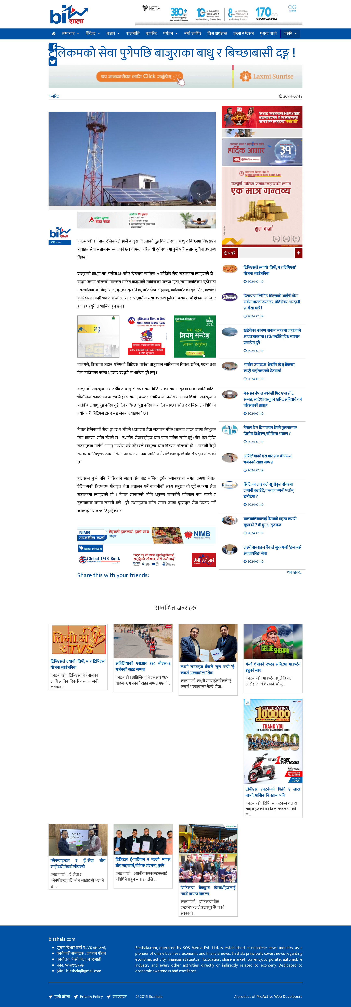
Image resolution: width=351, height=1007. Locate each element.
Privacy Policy (91, 996)
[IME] (262, 117)
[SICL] (262, 133)
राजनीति (133, 33)
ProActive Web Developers (279, 996)
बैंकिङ (90, 33)
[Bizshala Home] (54, 33)
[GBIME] (146, 560)
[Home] (89, 15)
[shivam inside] (195, 336)
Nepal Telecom (92, 548)
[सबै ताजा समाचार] (298, 253)
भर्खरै (288, 33)
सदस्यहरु (120, 996)
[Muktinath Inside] (147, 336)
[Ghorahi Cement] (98, 336)
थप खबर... (294, 572)
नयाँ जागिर (192, 33)
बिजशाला (57, 242)
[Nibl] (146, 535)
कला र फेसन (243, 33)
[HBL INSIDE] (262, 152)
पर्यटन (168, 33)
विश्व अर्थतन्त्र (217, 33)
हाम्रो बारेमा (62, 996)
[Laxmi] (175, 76)
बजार (111, 33)
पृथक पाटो (268, 33)
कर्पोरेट (151, 33)
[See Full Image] (132, 161)
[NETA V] (218, 14)
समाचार (68, 33)
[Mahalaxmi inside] (262, 207)
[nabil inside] (146, 220)
